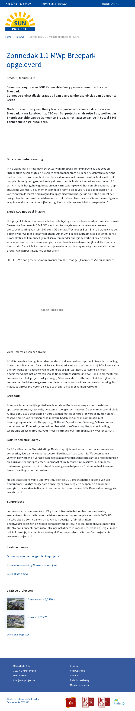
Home (8, 36)
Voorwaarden (77, 670)
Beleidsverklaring (79, 680)
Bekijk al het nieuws (17, 573)
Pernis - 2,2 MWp (38, 617)
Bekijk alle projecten (18, 634)
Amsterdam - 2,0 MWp (41, 599)
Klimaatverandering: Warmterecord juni (32, 565)
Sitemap (74, 675)
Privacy (74, 666)
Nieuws (20, 36)
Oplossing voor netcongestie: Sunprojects (33, 556)
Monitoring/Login (79, 685)
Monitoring (110, 3)
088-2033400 (20, 675)
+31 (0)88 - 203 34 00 (18, 3)
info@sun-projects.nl (55, 3)
